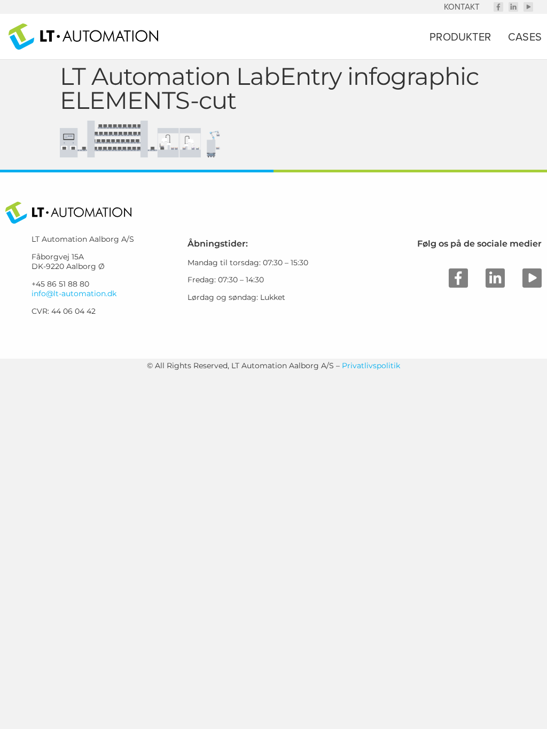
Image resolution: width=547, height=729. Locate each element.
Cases (525, 37)
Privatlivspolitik (371, 365)
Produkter (460, 37)
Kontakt (462, 7)
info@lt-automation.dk (74, 293)
